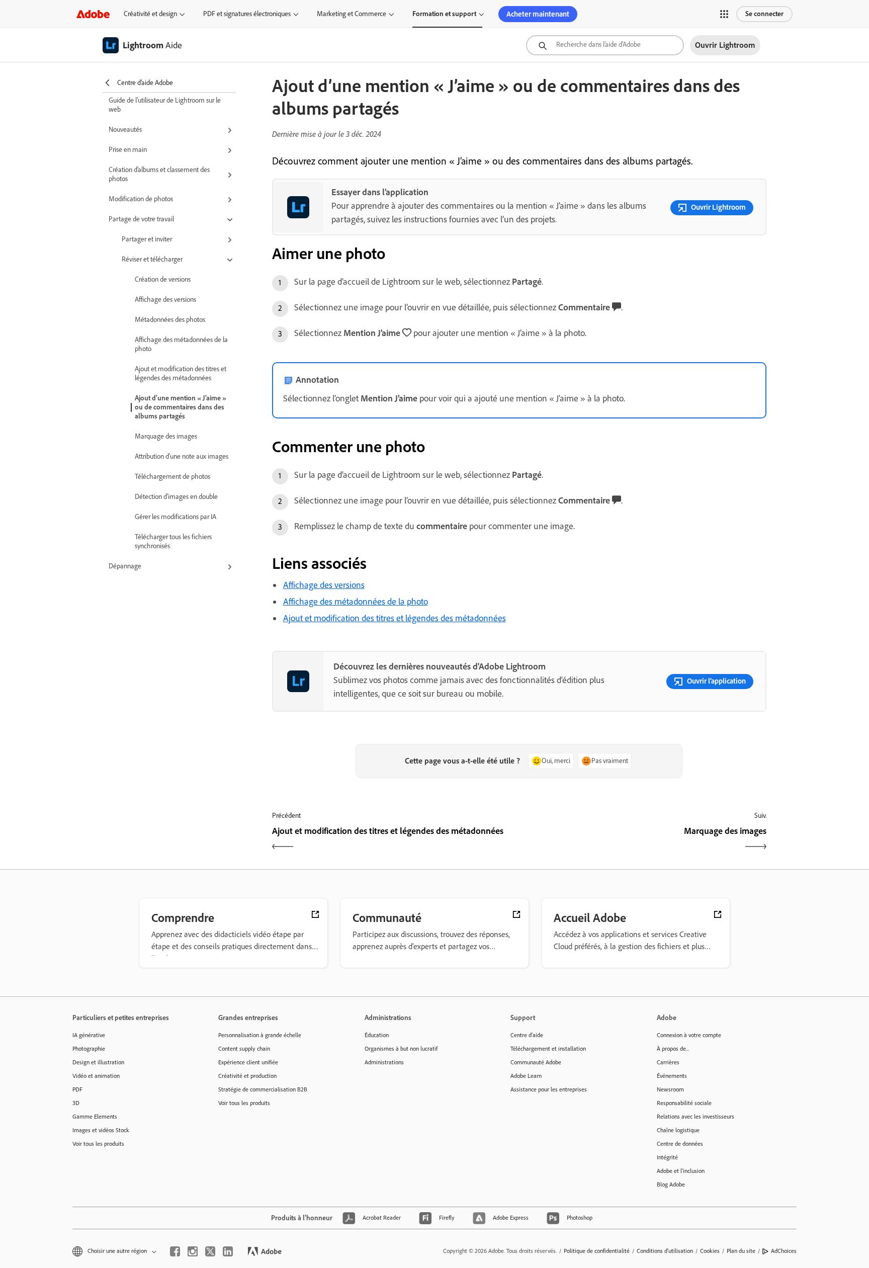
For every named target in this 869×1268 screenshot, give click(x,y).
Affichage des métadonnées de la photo (181, 344)
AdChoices (784, 1250)
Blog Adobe (671, 1184)
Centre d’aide (526, 1035)
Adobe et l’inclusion (681, 1170)
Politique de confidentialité (597, 1250)
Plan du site (741, 1250)
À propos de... (673, 1048)
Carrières (668, 1062)
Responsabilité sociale (684, 1103)
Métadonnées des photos (170, 319)
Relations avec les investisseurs (695, 1116)
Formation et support (444, 14)
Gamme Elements (94, 1116)
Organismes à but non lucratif (401, 1048)
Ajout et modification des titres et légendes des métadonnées (180, 373)
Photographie (88, 1048)
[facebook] (175, 1251)
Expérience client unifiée (248, 1062)
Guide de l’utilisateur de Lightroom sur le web (165, 105)
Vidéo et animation (96, 1075)
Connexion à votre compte (689, 1035)
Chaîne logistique (678, 1130)
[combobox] (605, 45)
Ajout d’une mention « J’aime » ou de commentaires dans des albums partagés (180, 407)
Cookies (710, 1250)
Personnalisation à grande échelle (259, 1035)
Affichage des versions (165, 299)
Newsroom (670, 1089)
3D (75, 1103)
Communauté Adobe (535, 1062)
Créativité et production (247, 1075)
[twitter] (210, 1251)
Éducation (377, 1035)
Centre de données (680, 1143)
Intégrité (667, 1157)
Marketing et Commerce (351, 14)
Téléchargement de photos (172, 476)
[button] (724, 14)
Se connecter (764, 14)
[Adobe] (93, 14)
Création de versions (163, 279)
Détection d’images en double (176, 496)
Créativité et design (150, 14)
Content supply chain (244, 1048)
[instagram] (193, 1251)
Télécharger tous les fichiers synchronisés (173, 541)
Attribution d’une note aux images (181, 456)
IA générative (88, 1035)
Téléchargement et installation (548, 1048)
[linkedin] (228, 1251)
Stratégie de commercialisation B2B (262, 1089)
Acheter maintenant (537, 14)
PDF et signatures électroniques (247, 14)
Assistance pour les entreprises (548, 1089)
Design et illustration (98, 1062)
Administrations (384, 1062)
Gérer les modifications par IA (175, 517)
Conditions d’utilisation (665, 1250)
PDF (77, 1089)
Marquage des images (166, 436)
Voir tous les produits (98, 1143)
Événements (672, 1075)
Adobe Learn (526, 1075)
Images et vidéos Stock (100, 1130)
